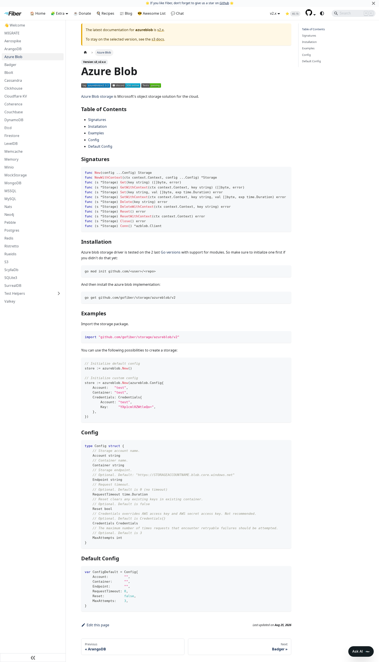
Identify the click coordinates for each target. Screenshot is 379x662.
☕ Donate (82, 13)
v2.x (160, 29)
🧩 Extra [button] (57, 13)
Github (224, 3)
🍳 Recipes (105, 13)
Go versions (171, 252)
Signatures (97, 119)
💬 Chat (177, 13)
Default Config (100, 146)
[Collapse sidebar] (33, 657)
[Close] (373, 3)
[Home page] (85, 52)
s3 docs (158, 39)
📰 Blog (126, 13)
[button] (311, 14)
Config (93, 139)
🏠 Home (37, 13)
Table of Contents (313, 29)
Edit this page (98, 625)
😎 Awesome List (152, 13)
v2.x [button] (273, 13)
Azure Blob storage (97, 96)
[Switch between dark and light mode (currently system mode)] (321, 13)
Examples (96, 133)
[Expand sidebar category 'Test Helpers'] (59, 293)
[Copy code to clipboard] (286, 172)
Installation (97, 126)
